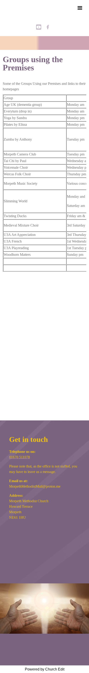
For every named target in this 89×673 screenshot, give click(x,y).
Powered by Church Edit (44, 669)
